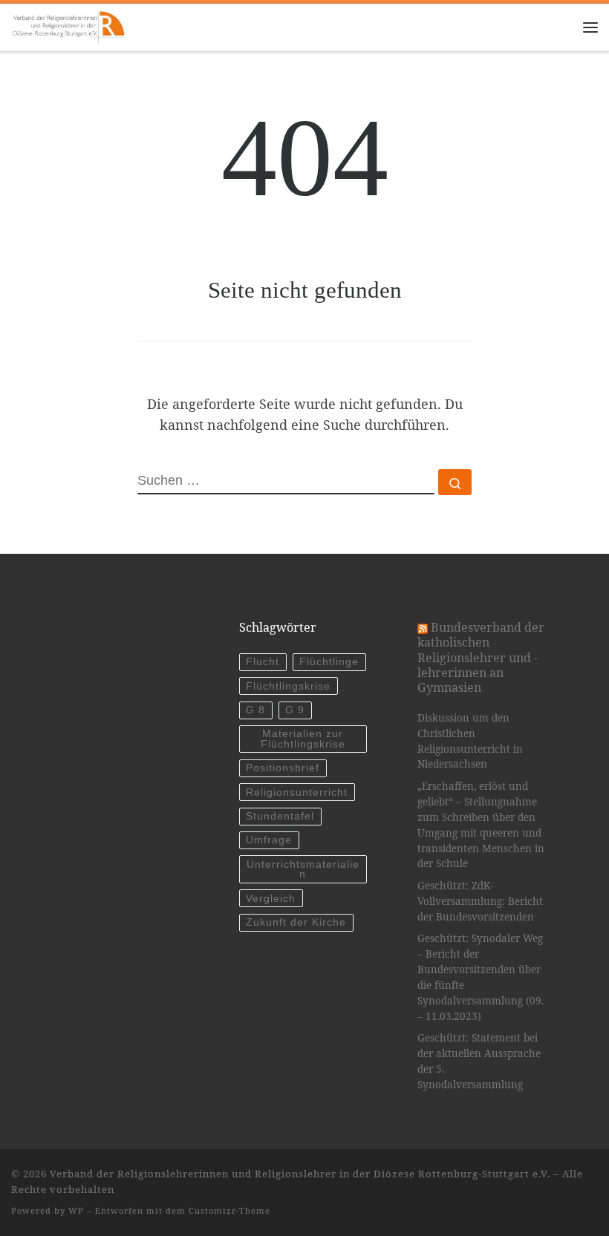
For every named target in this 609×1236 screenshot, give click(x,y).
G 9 (294, 710)
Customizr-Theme (229, 1210)
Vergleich (271, 898)
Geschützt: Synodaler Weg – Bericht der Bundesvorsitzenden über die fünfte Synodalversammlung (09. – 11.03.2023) (480, 977)
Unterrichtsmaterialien (303, 869)
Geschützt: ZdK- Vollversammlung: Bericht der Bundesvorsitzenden (480, 901)
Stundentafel (280, 816)
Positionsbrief (282, 768)
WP (76, 1210)
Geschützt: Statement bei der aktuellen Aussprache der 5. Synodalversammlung (479, 1061)
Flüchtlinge (329, 661)
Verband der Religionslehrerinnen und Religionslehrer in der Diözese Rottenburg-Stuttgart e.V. (300, 1173)
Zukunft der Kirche (296, 922)
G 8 (255, 710)
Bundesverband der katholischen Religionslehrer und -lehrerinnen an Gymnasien (480, 657)
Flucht (262, 661)
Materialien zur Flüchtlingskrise (303, 739)
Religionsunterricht (297, 792)
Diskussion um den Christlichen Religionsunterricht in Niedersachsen (470, 741)
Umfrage (269, 840)
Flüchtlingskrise (288, 686)
